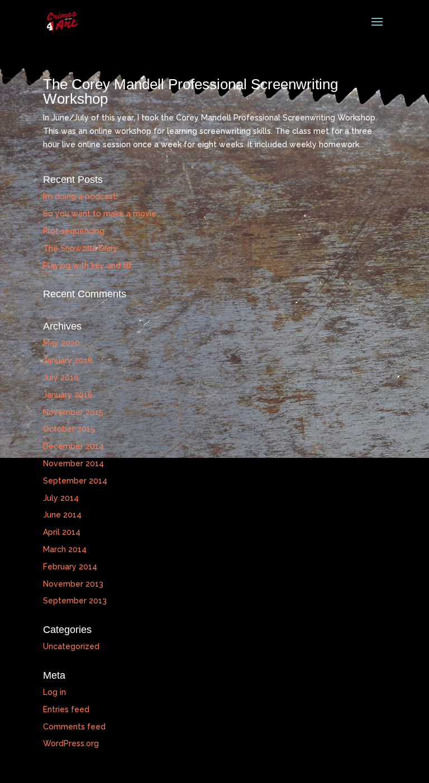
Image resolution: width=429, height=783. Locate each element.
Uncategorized (71, 646)
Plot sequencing (73, 230)
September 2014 (75, 480)
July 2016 (61, 377)
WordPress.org (71, 743)
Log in (54, 692)
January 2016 (68, 394)
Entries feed (66, 709)
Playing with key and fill (87, 265)
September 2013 (75, 600)
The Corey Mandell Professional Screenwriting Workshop (190, 91)
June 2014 (62, 514)
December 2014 (73, 446)
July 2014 (61, 498)
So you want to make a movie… (101, 213)
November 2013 (73, 583)
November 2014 (73, 463)
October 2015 (69, 428)
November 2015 (73, 412)
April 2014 (61, 532)
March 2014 (65, 549)
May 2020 (61, 343)
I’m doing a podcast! (80, 196)
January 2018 (68, 360)
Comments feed (74, 726)
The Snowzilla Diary (80, 248)
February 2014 (70, 566)
